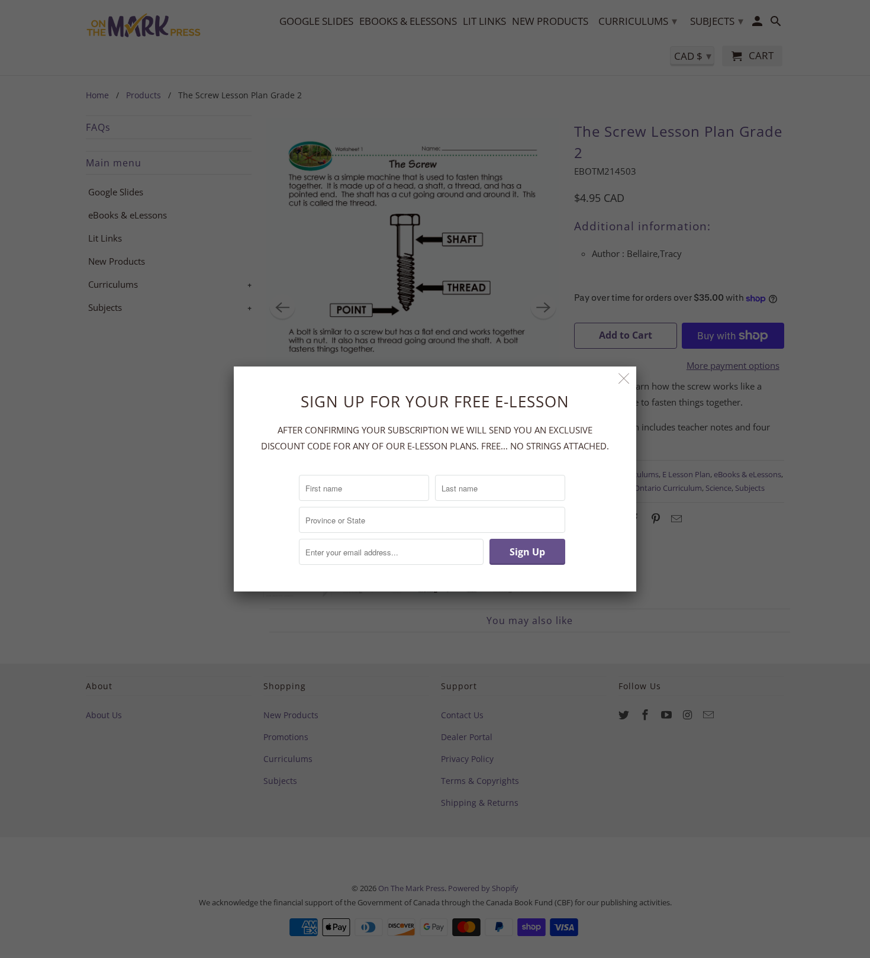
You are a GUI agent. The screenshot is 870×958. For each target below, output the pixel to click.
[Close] (624, 378)
